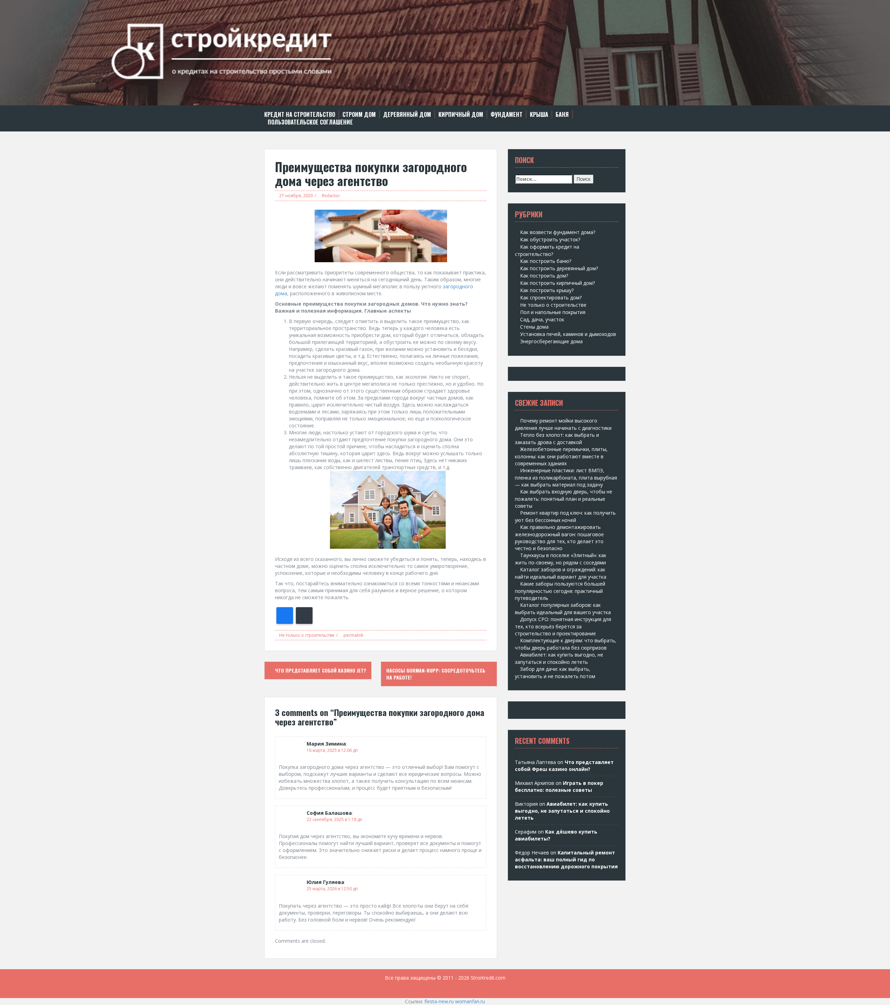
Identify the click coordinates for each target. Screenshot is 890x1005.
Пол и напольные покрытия (552, 312)
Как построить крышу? (547, 290)
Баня (562, 115)
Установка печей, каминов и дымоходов (568, 334)
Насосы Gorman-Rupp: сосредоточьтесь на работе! (435, 674)
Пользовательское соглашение (310, 122)
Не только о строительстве (306, 635)
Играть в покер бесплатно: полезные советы (559, 786)
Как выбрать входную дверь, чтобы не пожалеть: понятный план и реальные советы (563, 498)
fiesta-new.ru (439, 1001)
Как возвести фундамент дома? (557, 232)
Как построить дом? (544, 275)
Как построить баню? (545, 261)
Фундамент (507, 115)
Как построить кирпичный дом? (557, 283)
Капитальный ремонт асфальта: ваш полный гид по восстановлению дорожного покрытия (566, 859)
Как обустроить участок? (550, 239)
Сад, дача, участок (542, 319)
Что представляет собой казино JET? (320, 670)
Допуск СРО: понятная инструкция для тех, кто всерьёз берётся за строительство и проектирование (563, 626)
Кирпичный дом (460, 115)
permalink (352, 635)
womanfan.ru (470, 1001)
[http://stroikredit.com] (445, 52)
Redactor (331, 196)
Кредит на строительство (299, 115)
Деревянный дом (407, 115)
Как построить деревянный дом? (559, 268)
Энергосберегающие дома (551, 341)
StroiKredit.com (488, 977)
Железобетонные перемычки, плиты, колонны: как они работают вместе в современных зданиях (561, 456)
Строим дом (359, 115)
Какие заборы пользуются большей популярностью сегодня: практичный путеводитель (560, 590)
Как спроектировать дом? (551, 297)
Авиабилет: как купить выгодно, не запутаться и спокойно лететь (562, 811)
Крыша (539, 115)
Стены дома (534, 326)
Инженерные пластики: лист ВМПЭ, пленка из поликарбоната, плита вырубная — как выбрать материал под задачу (566, 477)
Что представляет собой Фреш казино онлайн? (564, 765)
